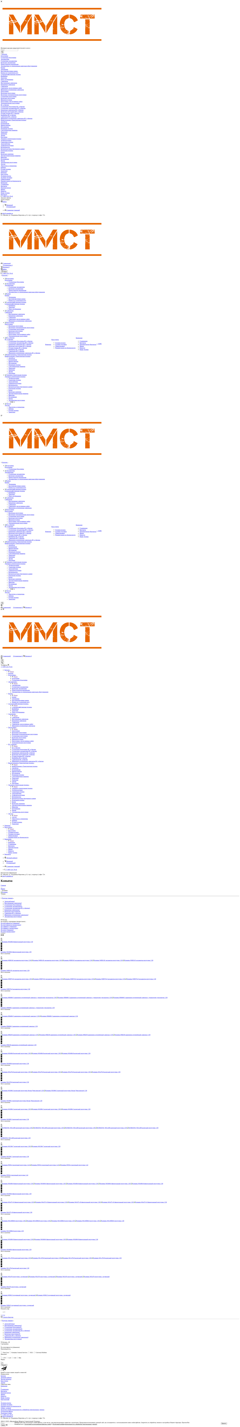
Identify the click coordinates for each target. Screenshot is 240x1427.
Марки (3, 1394)
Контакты (4, 1391)
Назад (12, 671)
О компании (5, 1389)
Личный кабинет (6, 1377)
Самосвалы (15, 717)
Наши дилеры (5, 1398)
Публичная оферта (7, 1411)
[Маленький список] (1, 935)
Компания (11, 842)
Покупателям (5, 1399)
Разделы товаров (7, 898)
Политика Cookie (6, 1413)
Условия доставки (6, 1404)
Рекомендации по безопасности (11, 1406)
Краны (14, 697)
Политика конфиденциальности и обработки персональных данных (22, 1409)
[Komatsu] (4, 892)
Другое (14, 817)
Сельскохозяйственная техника (22, 707)
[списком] (3, 933)
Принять (224, 1423)
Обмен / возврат (6, 1408)
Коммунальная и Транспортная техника (24, 766)
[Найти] (2, 52)
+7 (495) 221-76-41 (7, 196)
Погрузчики (16, 731)
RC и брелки (16, 748)
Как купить (12, 830)
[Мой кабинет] (1, 605)
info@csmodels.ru (7, 213)
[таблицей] (4, 933)
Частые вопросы (6, 1379)
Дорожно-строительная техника (22, 788)
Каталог (10, 673)
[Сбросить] (2, 1363)
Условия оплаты (6, 1403)
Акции (3, 1382)
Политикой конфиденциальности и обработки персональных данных (75, 1424)
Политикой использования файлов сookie (37, 1424)
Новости (3, 1396)
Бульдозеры (15, 678)
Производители (6, 1393)
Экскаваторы (16, 685)
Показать (4, 1365)
